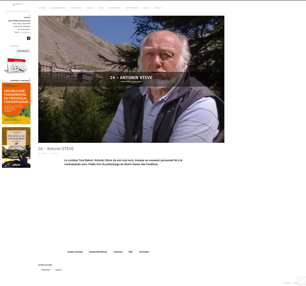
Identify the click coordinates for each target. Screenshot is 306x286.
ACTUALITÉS (76, 8)
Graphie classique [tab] (75, 252)
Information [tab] (144, 252)
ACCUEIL (42, 8)
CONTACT (158, 8)
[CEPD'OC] (18, 7)
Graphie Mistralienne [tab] (98, 252)
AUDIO (101, 8)
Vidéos (90, 8)
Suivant (58, 270)
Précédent (45, 270)
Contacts (287, 283)
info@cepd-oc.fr (24, 32)
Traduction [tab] (118, 252)
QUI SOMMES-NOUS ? (58, 8)
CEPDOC (44, 153)
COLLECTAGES (136, 81)
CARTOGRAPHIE (131, 8)
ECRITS (146, 8)
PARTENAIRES (114, 8)
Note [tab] (131, 252)
